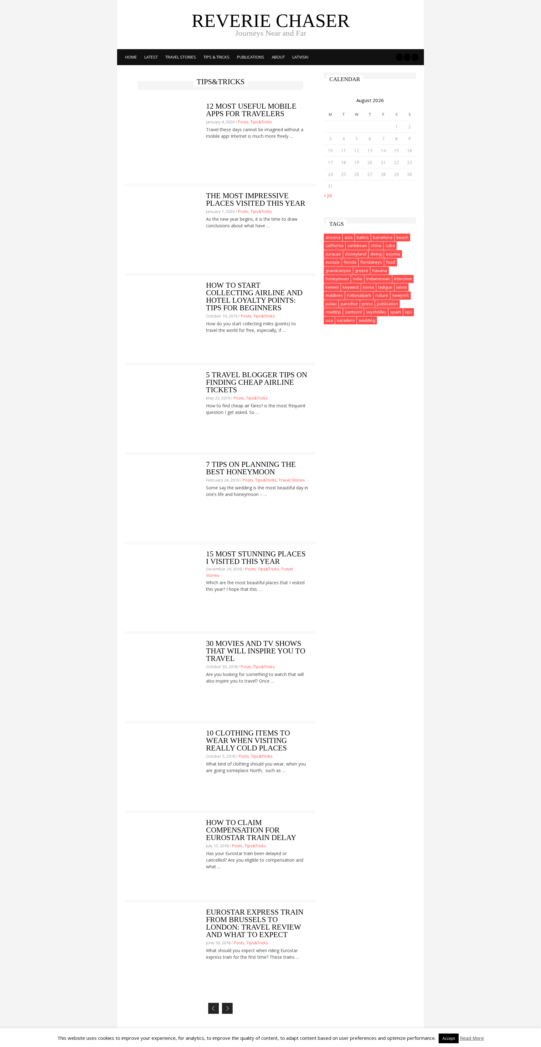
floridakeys (371, 262)
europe (333, 262)
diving (376, 254)
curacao (333, 254)
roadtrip (333, 312)
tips (408, 312)
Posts (243, 122)
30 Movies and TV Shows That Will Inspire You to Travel (255, 651)
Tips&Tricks (261, 122)
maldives (334, 295)
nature (381, 295)
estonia (393, 254)
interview (403, 278)
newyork (400, 295)
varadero (346, 320)
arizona (333, 237)
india (357, 278)
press (367, 304)
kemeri (332, 287)
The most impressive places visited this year (255, 199)
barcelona (382, 237)
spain (395, 312)
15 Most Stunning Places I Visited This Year (256, 557)
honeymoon (337, 278)
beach (402, 237)
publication (387, 304)
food (390, 262)
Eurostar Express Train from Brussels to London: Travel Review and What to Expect (254, 923)
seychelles (376, 312)
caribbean (357, 245)
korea (368, 287)
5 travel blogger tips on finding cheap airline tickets (256, 382)
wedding (367, 320)
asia (348, 237)
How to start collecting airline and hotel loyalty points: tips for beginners (254, 296)
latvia (401, 287)
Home (131, 57)
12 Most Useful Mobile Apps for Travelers (251, 110)
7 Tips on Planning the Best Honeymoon (251, 468)
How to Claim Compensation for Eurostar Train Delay (251, 830)
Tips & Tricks (216, 57)
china (376, 245)
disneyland (355, 254)
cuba (390, 245)
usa (329, 320)
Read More (472, 1038)
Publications (250, 57)
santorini (353, 312)
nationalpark (359, 295)
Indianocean (378, 278)
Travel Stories (292, 480)
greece (361, 270)
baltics (363, 237)
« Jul (328, 195)
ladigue (385, 287)
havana (379, 270)
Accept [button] (448, 1038)
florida (350, 262)
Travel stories (180, 57)
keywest (351, 287)
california (334, 245)
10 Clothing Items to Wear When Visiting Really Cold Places (248, 740)
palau (331, 304)
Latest (151, 57)
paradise (349, 304)
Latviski (300, 57)
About (278, 57)
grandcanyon (338, 270)
